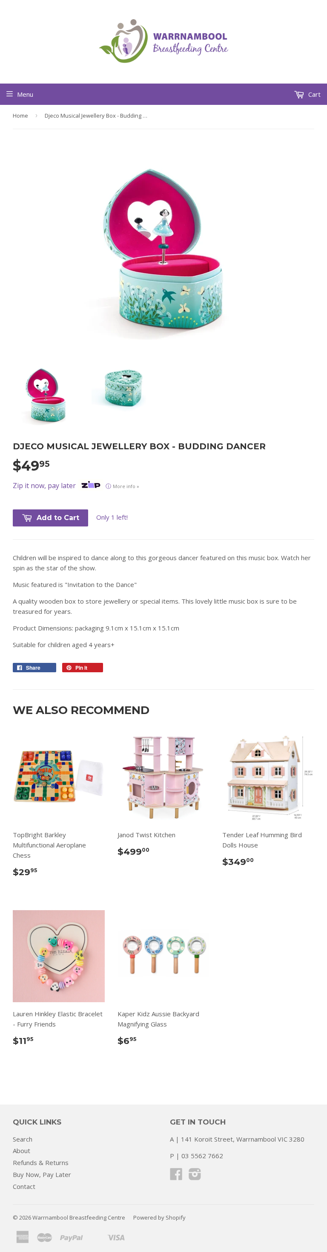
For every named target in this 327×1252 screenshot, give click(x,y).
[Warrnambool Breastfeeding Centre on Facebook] (176, 1176)
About (21, 1150)
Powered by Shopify (159, 1217)
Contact (24, 1186)
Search (22, 1139)
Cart (314, 94)
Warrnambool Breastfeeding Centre (78, 1217)
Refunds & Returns (41, 1162)
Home (20, 115)
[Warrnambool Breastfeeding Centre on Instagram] (195, 1176)
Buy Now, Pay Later (42, 1174)
